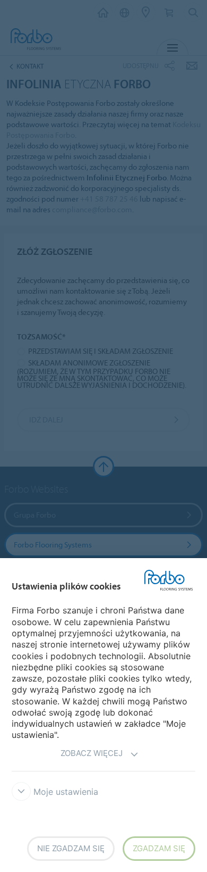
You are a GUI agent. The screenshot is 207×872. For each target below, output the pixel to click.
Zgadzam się (159, 848)
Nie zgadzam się (71, 848)
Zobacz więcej (92, 753)
